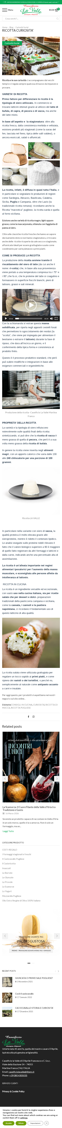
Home (4, 27)
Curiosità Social (21, 27)
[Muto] (51, 318)
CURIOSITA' (39, 704)
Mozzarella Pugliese (11, 896)
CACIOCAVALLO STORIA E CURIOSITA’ (34, 1008)
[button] (3, 2)
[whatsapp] (33, 716)
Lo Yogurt (7, 891)
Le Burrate (7, 873)
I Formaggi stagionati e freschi (16, 854)
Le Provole (7, 882)
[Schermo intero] (56, 318)
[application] (31, 305)
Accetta (9, 1123)
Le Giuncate (7, 877)
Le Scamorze (8, 886)
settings (24, 1118)
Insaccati (6, 868)
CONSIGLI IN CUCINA (21, 704)
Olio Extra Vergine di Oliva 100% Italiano (21, 900)
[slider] (28, 318)
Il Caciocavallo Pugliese (13, 859)
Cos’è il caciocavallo (24, 993)
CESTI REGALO (9, 849)
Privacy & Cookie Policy (13, 1091)
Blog (11, 27)
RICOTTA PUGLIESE (21, 707)
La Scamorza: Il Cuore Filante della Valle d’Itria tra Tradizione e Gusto (29, 808)
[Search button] (57, 19)
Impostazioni (35, 1123)
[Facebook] (29, 716)
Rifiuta (21, 1123)
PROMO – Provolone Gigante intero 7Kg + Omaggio (31, 950)
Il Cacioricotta (9, 863)
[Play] (5, 318)
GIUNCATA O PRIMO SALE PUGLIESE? (34, 978)
